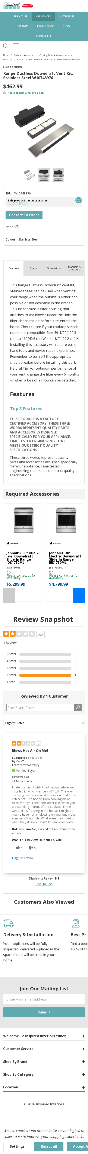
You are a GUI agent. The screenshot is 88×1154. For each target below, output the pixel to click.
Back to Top (44, 884)
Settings (17, 1146)
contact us (21, 92)
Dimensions (54, 268)
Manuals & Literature (74, 268)
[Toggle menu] (16, 46)
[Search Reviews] (78, 707)
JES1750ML (56, 567)
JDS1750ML (13, 567)
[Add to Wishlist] (78, 200)
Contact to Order (24, 215)
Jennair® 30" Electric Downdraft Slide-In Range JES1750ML (65, 558)
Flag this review (22, 858)
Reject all (49, 1146)
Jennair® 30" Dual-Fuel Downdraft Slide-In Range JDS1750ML (22, 558)
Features (14, 268)
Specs (33, 268)
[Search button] (6, 46)
